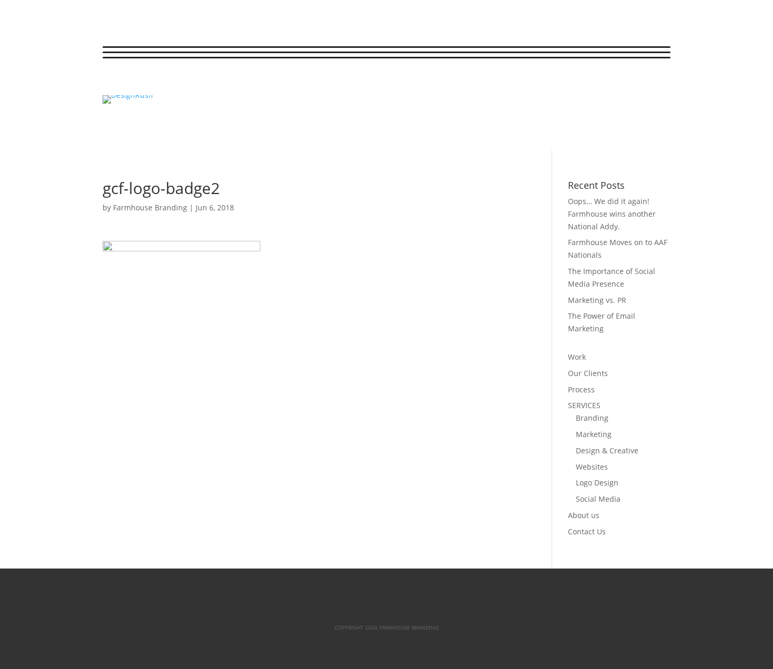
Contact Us (587, 531)
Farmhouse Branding (150, 207)
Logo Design (597, 483)
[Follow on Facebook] (111, 82)
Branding (592, 418)
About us (583, 515)
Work (577, 357)
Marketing (594, 434)
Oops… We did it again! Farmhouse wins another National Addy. (612, 213)
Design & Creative (607, 450)
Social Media (598, 499)
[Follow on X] (132, 82)
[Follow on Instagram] (153, 82)
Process (581, 389)
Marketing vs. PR (597, 300)
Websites (592, 467)
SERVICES (584, 405)
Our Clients (588, 373)
